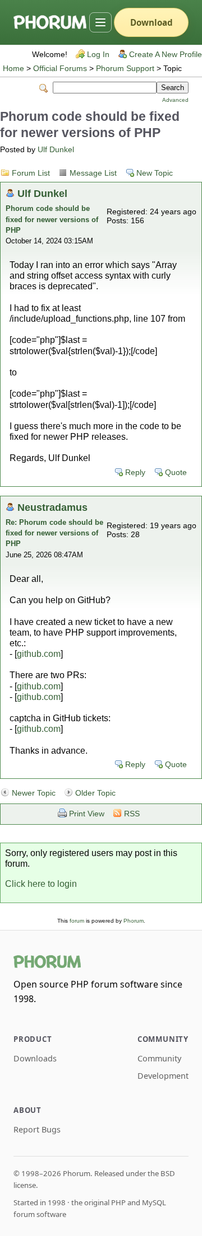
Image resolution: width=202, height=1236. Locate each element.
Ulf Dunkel (56, 149)
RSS (132, 814)
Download (151, 22)
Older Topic (95, 793)
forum (77, 921)
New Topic (154, 173)
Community (159, 1058)
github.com (39, 654)
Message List (93, 173)
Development (163, 1075)
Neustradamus (52, 507)
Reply (135, 472)
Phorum (133, 921)
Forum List (31, 173)
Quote (176, 472)
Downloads (35, 1058)
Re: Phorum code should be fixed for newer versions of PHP (54, 533)
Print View (86, 814)
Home (13, 68)
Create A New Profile (165, 54)
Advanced (175, 100)
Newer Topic (34, 793)
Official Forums (60, 68)
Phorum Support (125, 68)
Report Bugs (37, 1129)
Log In (98, 54)
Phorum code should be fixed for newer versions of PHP (52, 219)
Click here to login (41, 884)
